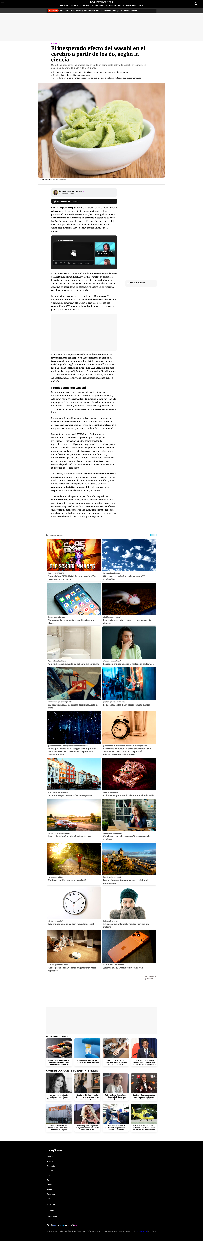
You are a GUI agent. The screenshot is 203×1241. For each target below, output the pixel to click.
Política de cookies (110, 1231)
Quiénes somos (52, 1231)
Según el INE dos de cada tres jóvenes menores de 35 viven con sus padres (87, 1097)
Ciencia (94, 6)
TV (106, 6)
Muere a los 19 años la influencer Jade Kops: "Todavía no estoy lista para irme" (58, 1097)
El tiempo (51, 1204)
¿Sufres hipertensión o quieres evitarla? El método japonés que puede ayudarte (115, 1062)
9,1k (68, 1225)
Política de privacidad (94, 1231)
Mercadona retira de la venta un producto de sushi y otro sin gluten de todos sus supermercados (97, 78)
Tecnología (132, 6)
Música (112, 6)
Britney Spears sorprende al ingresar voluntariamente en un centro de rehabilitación (87, 1128)
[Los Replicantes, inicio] (101, 2)
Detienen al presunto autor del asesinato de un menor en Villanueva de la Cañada (144, 1128)
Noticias (64, 6)
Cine (101, 6)
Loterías (50, 1210)
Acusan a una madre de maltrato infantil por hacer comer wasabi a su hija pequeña (90, 72)
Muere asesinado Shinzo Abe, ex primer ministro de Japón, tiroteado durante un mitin (144, 1062)
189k (55, 1225)
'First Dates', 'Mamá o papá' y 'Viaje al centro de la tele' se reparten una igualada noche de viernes (93, 11)
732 (75, 1225)
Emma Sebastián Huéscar (71, 191)
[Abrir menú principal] (2, 4)
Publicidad (73, 1231)
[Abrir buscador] (196, 3)
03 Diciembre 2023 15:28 (68, 194)
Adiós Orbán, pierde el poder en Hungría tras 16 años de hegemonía (115, 1128)
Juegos (120, 6)
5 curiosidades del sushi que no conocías (71, 75)
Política (74, 6)
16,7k (62, 1225)
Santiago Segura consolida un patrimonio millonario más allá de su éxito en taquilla (144, 1097)
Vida (141, 6)
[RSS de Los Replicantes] (48, 1225)
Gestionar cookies (125, 1231)
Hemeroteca (52, 1216)
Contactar (81, 1231)
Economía (84, 6)
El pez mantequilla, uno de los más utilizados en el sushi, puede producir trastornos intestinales (59, 1062)
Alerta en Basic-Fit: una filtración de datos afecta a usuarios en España (59, 1128)
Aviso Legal (63, 1231)
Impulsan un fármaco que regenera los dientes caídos (87, 1061)
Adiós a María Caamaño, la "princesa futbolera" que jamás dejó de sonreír (115, 1097)
